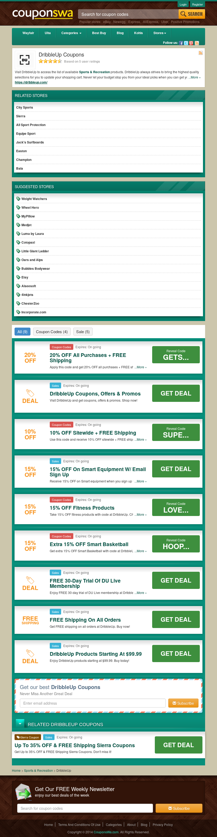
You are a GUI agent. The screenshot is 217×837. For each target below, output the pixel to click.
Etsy (24, 277)
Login (183, 4)
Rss (197, 43)
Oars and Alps (32, 259)
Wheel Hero (30, 207)
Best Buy (99, 32)
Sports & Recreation (94, 71)
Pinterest (191, 43)
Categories (70, 32)
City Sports (24, 107)
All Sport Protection (31, 124)
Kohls (138, 32)
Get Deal (176, 393)
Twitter (186, 43)
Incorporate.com (33, 312)
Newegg (119, 21)
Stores (158, 32)
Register (197, 4)
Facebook (181, 43)
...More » (194, 77)
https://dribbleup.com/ (31, 82)
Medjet (26, 224)
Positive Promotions (185, 21)
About (131, 824)
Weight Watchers (34, 198)
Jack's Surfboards (30, 142)
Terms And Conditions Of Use (79, 824)
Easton (21, 150)
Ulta (48, 32)
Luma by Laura (32, 233)
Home (16, 770)
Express (134, 21)
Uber (164, 21)
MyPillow (28, 216)
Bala (19, 168)
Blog (120, 32)
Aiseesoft (28, 285)
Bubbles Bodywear (35, 268)
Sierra (20, 116)
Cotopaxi (28, 242)
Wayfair (28, 32)
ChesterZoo (30, 303)
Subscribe (185, 703)
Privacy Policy (163, 824)
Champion (23, 159)
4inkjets (27, 294)
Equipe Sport (25, 133)
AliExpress (150, 21)
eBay (106, 21)
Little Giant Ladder (35, 251)
